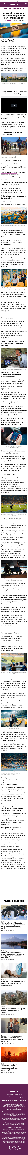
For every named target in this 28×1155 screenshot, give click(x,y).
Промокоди (23, 1100)
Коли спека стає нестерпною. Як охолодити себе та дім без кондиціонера (13, 983)
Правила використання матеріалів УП (14, 1098)
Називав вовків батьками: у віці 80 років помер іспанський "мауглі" (13, 1010)
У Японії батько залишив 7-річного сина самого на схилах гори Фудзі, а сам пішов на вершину (12, 955)
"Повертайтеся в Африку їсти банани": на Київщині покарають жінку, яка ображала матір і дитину (13, 926)
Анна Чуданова (8, 20)
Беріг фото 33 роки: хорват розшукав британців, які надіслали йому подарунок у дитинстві (12, 1038)
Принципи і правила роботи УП (10, 1100)
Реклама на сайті (6, 1097)
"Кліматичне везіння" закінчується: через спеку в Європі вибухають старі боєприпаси (11, 1068)
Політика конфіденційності (19, 1097)
